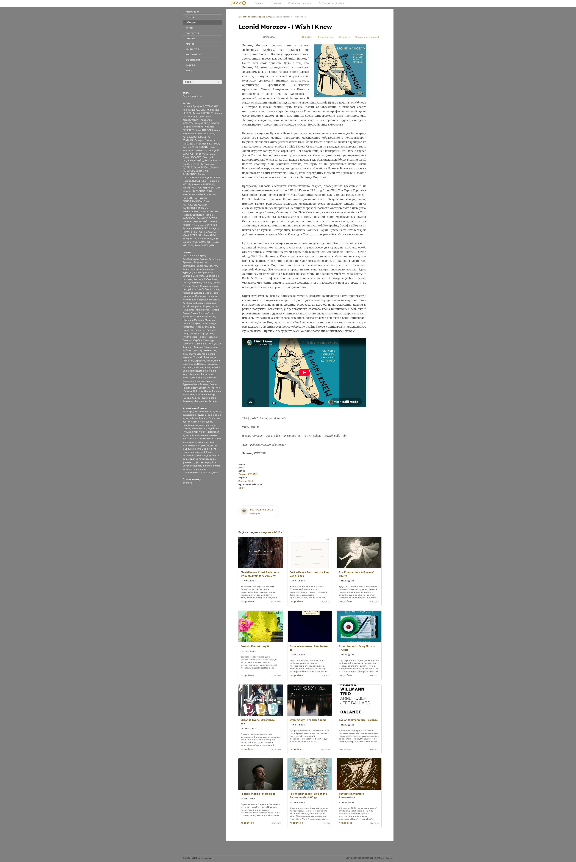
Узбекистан (208, 353)
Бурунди (187, 272)
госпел (186, 428)
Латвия (215, 309)
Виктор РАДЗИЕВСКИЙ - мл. (198, 147)
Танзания (188, 401)
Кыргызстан (202, 309)
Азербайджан (191, 259)
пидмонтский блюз (210, 438)
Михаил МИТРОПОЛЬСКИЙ (198, 191)
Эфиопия (198, 367)
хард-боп (210, 462)
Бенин (186, 269)
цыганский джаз (192, 465)
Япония (213, 401)
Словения (200, 343)
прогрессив (202, 445)
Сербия (197, 340)
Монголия (201, 394)
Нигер (211, 394)
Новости (276, 3)
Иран (215, 292)
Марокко (188, 320)
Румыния (212, 336)
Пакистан (200, 330)
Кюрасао (195, 374)
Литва (194, 313)
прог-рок (209, 442)
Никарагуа (189, 326)
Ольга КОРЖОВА (209, 211)
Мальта (187, 377)
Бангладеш (189, 265)
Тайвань (198, 347)
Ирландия (188, 296)
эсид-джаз (200, 469)
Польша (194, 333)
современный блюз (201, 452)
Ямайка (215, 367)
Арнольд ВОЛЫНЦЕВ (194, 136)
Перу (185, 333)
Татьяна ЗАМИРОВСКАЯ (196, 228)
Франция (188, 360)
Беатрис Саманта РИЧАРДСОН (200, 238)
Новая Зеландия (205, 326)
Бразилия (207, 269)
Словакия (188, 343)
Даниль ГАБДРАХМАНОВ (197, 241)
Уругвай (197, 357)
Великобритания (203, 272)
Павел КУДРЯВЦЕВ (193, 214)
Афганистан (200, 262)
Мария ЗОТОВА (211, 187)
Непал (186, 323)
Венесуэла (199, 275)
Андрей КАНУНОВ (193, 126)
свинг (206, 448)
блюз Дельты (200, 418)
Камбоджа (189, 302)
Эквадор (213, 364)
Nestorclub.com (386, 858)
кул (184, 421)
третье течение (199, 458)
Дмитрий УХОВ (212, 160)
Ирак (208, 292)
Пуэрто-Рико (190, 336)
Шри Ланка (198, 377)
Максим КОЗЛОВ (192, 187)
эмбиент (187, 469)
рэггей (198, 448)
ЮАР (207, 367)
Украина (187, 357)
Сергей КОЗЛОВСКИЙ (195, 221)
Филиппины (201, 401)
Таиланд (187, 347)
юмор (189, 70)
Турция (187, 353)
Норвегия (188, 330)
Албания (211, 377)
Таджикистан (208, 397)
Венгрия (187, 275)
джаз (193, 96)
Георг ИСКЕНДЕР (204, 153)
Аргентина (215, 259)
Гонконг (206, 282)
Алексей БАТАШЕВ (203, 113)
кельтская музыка (193, 442)
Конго (211, 387)
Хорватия (199, 360)
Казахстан (213, 299)
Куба (192, 309)
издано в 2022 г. (266, 17)
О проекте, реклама (299, 3)
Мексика (199, 320)
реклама (187, 482)
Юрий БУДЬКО (207, 231)
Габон (207, 279)
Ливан (186, 313)
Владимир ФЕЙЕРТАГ (195, 150)
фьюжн (199, 462)
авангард (188, 411)
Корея (206, 306)
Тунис (195, 350)
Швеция (201, 364)
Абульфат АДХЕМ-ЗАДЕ (205, 106)
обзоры (252, 17)
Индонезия (197, 292)
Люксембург (206, 313)
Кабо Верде (199, 299)
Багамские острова (194, 381)
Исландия (200, 296)
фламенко (188, 462)
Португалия (206, 333)
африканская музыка (194, 414)
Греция (216, 282)
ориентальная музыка (204, 435)
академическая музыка (208, 411)
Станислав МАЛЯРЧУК (204, 225)
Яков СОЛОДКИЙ (204, 245)
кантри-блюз (190, 438)
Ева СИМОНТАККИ (193, 164)
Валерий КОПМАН (209, 143)
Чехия (209, 360)
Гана (214, 279)
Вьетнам (198, 279)
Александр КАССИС (194, 109)
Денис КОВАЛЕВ (192, 157)
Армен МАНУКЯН (204, 133)
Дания (195, 286)
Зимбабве (203, 289)
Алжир (203, 259)
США (218, 343)
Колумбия (196, 306)
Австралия (189, 255)
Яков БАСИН (210, 235)
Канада (211, 302)
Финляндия (209, 357)
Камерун (201, 302)
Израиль (214, 289)
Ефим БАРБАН (201, 167)
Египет (202, 387)
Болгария (196, 269)
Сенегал (187, 340)
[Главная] (239, 3)
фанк (212, 458)
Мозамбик (188, 394)
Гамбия (204, 384)
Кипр (185, 374)
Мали (212, 316)
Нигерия (195, 323)
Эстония (187, 367)
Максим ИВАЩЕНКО (203, 184)
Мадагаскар (208, 374)
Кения (212, 370)
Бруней (210, 381)
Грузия (186, 286)
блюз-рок (214, 418)
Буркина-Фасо (191, 384)
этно (200, 96)
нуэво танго (199, 431)
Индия (186, 292)
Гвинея (213, 384)
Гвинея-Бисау (190, 387)
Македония (189, 316)
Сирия (195, 397)
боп (190, 421)
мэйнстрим (210, 425)
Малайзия (202, 316)
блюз (186, 96)
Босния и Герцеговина (195, 370)
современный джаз (194, 472)
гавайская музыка (193, 425)
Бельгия (212, 265)
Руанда (187, 397)
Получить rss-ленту (332, 3)
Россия (202, 336)
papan (186, 106)
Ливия (207, 391)
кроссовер (189, 445)
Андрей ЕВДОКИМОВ (207, 123)
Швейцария (189, 364)
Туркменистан (208, 350)
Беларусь (202, 265)
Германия (195, 282)
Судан (210, 343)
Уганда (196, 353)
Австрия (200, 255)
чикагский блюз (211, 465)
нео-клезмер (199, 428)
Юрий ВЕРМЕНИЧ (192, 235)
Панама (211, 330)
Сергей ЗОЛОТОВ (207, 218)
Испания (212, 296)
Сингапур (208, 340)
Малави (216, 391)
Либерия (198, 391)
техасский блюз (192, 455)
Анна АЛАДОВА (204, 130)
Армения (188, 262)
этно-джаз (212, 472)
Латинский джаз (202, 421)
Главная (258, 3)
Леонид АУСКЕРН (210, 177)
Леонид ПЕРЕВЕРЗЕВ (195, 180)
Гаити (186, 282)
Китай (186, 306)
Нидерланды (208, 323)
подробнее (247, 601)
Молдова (210, 320)
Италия (187, 299)
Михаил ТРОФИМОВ (194, 194)
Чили (217, 360)
